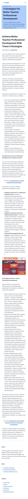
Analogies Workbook (9, 468)
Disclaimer (6, 488)
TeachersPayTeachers (9, 469)
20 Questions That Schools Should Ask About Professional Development (14, 422)
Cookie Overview (8, 486)
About (3, 447)
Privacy (5, 484)
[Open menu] (25, 3)
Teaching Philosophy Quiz (10, 471)
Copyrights (6, 490)
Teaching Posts (7, 6)
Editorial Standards (8, 492)
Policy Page (6, 482)
